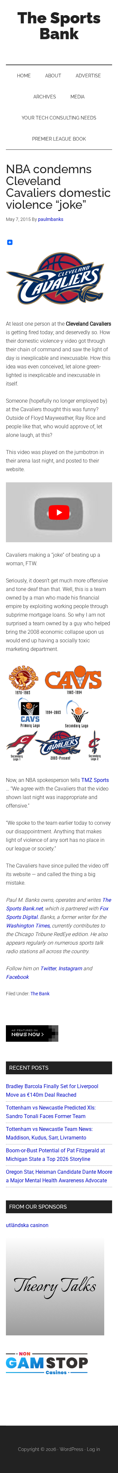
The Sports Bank (59, 26)
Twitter (48, 968)
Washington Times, (28, 926)
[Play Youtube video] (59, 512)
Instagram (70, 968)
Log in (93, 1449)
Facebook (17, 977)
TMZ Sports (95, 780)
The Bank (39, 993)
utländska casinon (27, 1225)
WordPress (71, 1449)
